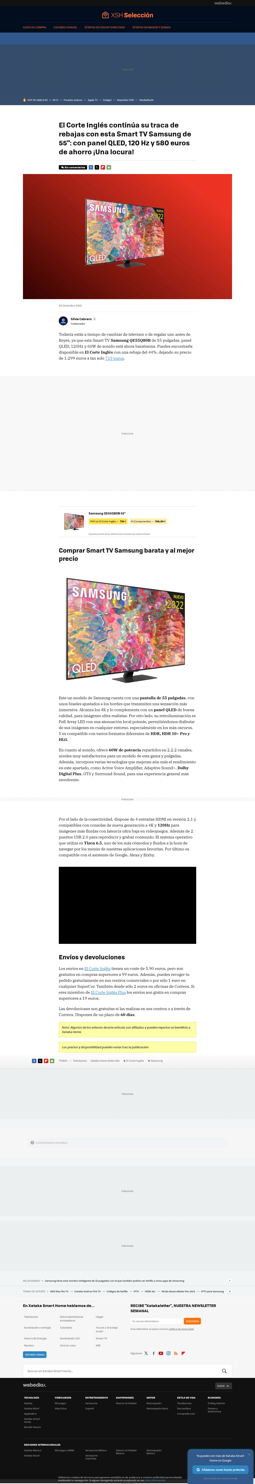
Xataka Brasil (31, 1455)
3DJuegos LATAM (64, 1450)
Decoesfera (184, 1408)
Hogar (99, 1317)
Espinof (89, 1408)
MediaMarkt (146, 100)
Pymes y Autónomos (214, 1410)
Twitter (97, 167)
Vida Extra (60, 1408)
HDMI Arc (150, 1291)
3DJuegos (60, 1403)
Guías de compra (34, 27)
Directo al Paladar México (126, 1451)
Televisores (80, 1060)
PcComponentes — (148, 521)
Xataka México (32, 1450)
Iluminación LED (70, 1338)
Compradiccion (186, 1413)
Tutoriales (66, 1327)
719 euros (114, 358)
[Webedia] (223, 3)
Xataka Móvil (31, 1408)
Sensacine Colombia (91, 1457)
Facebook (91, 167)
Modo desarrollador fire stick (179, 1291)
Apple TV (93, 100)
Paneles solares (73, 100)
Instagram (168, 1353)
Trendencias (184, 1403)
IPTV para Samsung (212, 1291)
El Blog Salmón (216, 1403)
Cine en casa (68, 1345)
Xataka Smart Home (32, 1420)
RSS (176, 1353)
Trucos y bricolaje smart (107, 1329)
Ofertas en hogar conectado (104, 27)
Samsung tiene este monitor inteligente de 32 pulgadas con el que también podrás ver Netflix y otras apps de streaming (114, 1280)
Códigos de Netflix (117, 1291)
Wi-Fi (55, 100)
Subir (221, 1386)
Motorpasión (154, 1403)
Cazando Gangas (65, 27)
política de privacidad (181, 1329)
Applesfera (30, 1413)
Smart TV (101, 1338)
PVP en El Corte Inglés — (108, 521)
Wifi (98, 1345)
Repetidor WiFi (125, 100)
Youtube (161, 1353)
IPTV (136, 1291)
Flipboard (103, 167)
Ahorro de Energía (35, 1338)
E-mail (109, 167)
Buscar (224, 1370)
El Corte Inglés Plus (108, 992)
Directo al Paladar (126, 1403)
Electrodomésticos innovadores (71, 1318)
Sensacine (91, 1403)
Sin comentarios (75, 167)
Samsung (157, 1060)
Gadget (107, 100)
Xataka (28, 1403)
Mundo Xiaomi (32, 1427)
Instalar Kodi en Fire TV (87, 1291)
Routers (29, 1345)
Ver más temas (34, 1354)
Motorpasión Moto (157, 1408)
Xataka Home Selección (127, 14)
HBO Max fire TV (59, 1291)
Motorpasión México (154, 1451)
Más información (155, 1480)
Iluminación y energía (37, 1327)
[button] (83, 319)
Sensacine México (96, 1450)
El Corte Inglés (97, 968)
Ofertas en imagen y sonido (151, 27)
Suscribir (192, 1321)
